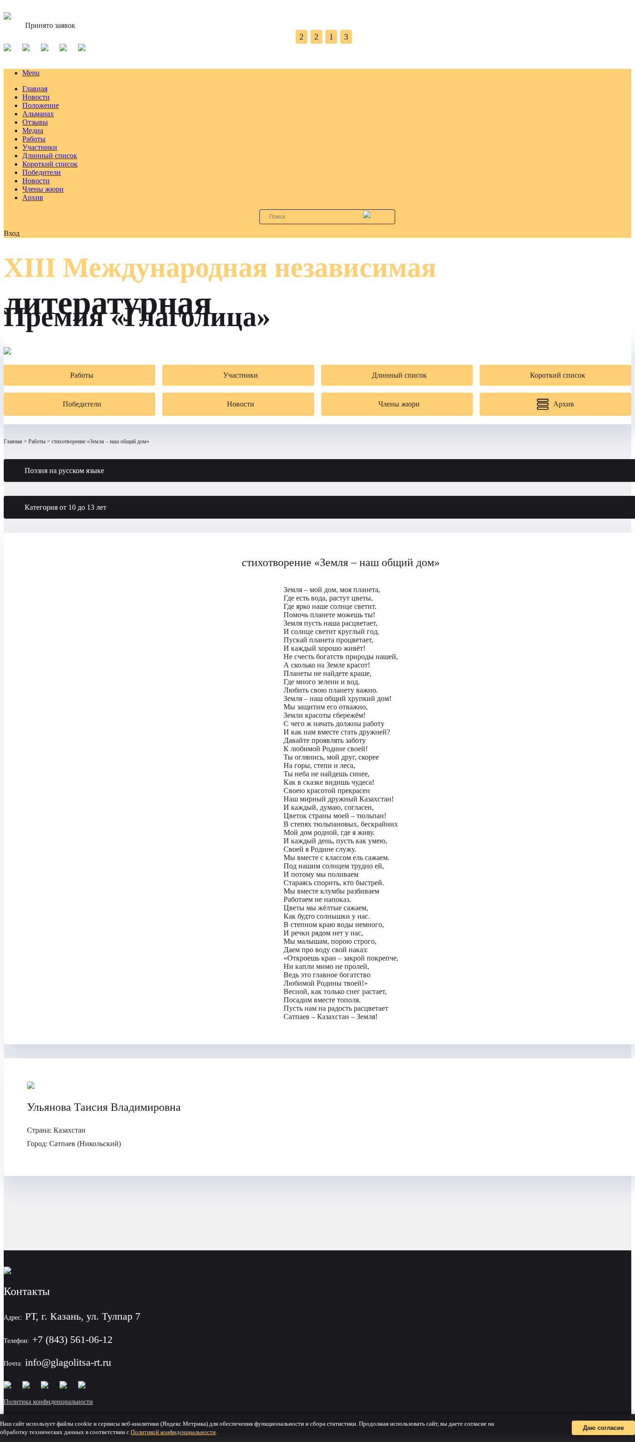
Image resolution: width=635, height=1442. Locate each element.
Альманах (38, 114)
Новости (36, 97)
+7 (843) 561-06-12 (72, 1339)
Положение (40, 105)
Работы (34, 139)
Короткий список (50, 164)
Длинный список (49, 156)
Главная (34, 89)
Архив (32, 197)
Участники (39, 147)
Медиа (32, 130)
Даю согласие (603, 1427)
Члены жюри (43, 189)
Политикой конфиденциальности (173, 1432)
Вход (12, 233)
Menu (31, 73)
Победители (41, 172)
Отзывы (35, 122)
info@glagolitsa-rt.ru (68, 1362)
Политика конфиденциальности (48, 1401)
